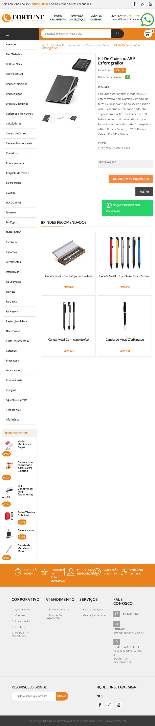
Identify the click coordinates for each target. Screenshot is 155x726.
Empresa (77, 15)
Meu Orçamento (59, 609)
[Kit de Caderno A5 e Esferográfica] (68, 81)
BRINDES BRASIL (15, 74)
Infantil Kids (12, 272)
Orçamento (58, 19)
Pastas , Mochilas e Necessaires (16, 326)
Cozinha (10, 192)
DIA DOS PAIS (13, 202)
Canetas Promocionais (19, 143)
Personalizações (93, 609)
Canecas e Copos (16, 133)
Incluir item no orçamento (131, 179)
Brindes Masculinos (17, 103)
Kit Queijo (11, 301)
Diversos (11, 212)
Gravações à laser (94, 615)
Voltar (144, 191)
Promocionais (14, 380)
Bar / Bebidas (14, 54)
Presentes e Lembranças (13, 365)
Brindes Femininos (16, 84)
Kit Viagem (12, 311)
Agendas (11, 44)
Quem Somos (23, 609)
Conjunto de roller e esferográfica (17, 177)
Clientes (96, 15)
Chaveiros (12, 153)
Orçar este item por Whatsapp (123, 208)
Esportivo (11, 252)
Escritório (11, 242)
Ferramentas (13, 262)
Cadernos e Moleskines (19, 113)
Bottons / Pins (14, 64)
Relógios (11, 390)
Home (58, 15)
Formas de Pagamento (54, 616)
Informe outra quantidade (114, 147)
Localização (77, 19)
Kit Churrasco (13, 281)
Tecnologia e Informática (13, 414)
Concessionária (15, 163)
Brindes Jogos (14, 94)
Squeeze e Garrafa (16, 400)
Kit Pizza (10, 291)
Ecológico (11, 222)
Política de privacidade (20, 634)
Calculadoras (13, 123)
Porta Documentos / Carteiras (17, 345)
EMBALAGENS (13, 232)
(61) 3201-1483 (131, 15)
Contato (96, 19)
